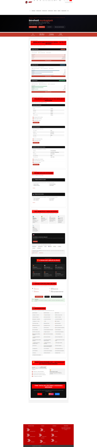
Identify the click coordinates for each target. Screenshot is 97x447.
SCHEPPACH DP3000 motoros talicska (39, 147)
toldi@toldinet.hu (36, 291)
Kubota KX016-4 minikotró (37, 105)
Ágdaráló (59, 10)
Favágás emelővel (64, 10)
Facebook (55, 436)
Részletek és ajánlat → (36, 122)
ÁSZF (44, 431)
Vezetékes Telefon (32, 436)
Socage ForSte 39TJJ (34, 49)
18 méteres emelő (50, 10)
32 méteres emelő (44, 10)
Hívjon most (47, 296)
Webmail (44, 442)
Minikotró (55, 10)
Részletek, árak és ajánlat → (48, 60)
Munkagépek (32, 441)
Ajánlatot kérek (35, 241)
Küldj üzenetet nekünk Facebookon (56, 296)
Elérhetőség (33, 10)
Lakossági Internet (32, 431)
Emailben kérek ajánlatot (39, 296)
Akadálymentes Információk (43, 437)
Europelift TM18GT (34, 80)
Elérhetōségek (56, 431)
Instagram (55, 441)
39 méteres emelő (38, 10)
